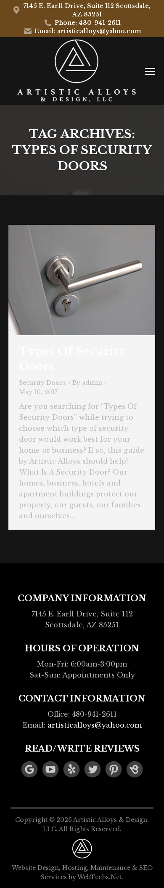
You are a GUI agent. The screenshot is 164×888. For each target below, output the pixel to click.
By (87, 383)
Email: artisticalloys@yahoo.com (87, 31)
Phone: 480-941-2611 (88, 23)
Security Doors (42, 383)
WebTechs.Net (99, 877)
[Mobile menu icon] (150, 71)
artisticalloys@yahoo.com (95, 725)
